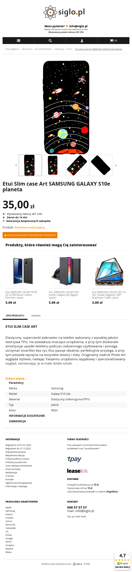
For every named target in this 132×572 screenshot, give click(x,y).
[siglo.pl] (66, 12)
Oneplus (10, 545)
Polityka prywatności (16, 462)
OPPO (9, 541)
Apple (8, 507)
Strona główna (12, 49)
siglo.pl (77, 564)
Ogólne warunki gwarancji (19, 482)
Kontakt (10, 479)
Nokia (9, 534)
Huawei (9, 517)
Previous (16, 107)
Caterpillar (11, 528)
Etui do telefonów (43, 49)
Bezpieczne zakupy (15, 455)
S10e (69, 49)
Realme (9, 548)
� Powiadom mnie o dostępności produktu (30, 235)
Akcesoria (26, 49)
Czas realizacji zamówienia (19, 465)
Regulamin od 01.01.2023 (18, 445)
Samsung (59, 49)
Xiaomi (9, 514)
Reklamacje (11, 472)
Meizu (9, 552)
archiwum (8, 570)
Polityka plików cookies (17, 458)
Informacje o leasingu (16, 486)
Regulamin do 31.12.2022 (18, 448)
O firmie (10, 475)
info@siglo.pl (78, 26)
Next (116, 107)
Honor (9, 521)
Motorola (10, 524)
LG (7, 531)
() (115, 40)
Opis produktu (15, 315)
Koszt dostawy (13, 469)
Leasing (35, 315)
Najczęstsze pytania (16, 451)
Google (9, 538)
